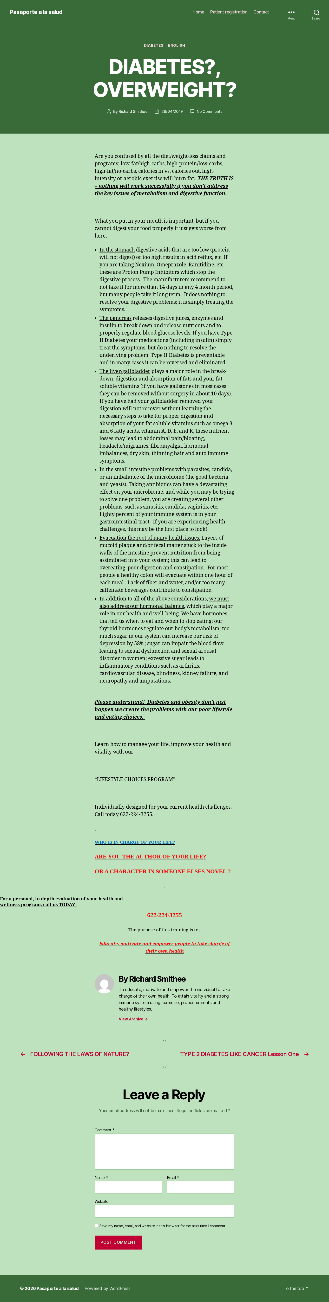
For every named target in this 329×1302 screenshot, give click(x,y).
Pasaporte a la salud (36, 12)
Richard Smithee (133, 111)
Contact (261, 11)
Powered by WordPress (108, 1288)
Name (101, 1178)
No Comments (209, 111)
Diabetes (153, 45)
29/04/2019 (172, 111)
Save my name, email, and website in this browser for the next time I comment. (162, 1226)
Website (101, 1201)
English (176, 45)
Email (173, 1178)
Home (198, 11)
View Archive (133, 1019)
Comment (105, 1130)
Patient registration (228, 11)
